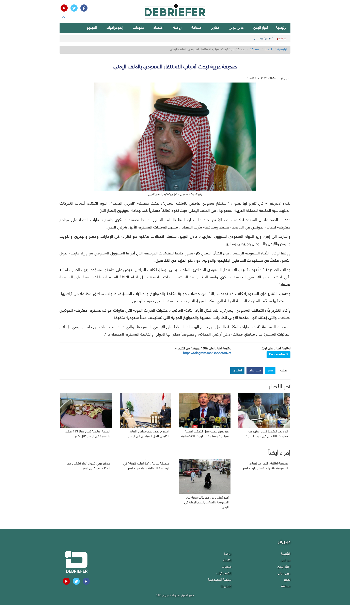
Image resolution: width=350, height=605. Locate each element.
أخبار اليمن (260, 28)
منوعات (138, 28)
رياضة (177, 28)
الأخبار (268, 49)
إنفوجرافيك (115, 28)
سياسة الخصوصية (219, 580)
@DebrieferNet (278, 354)
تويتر (270, 370)
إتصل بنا (226, 586)
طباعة (283, 370)
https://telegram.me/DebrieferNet (207, 353)
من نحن (285, 560)
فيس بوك (255, 370)
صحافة (196, 28)
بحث (64, 17)
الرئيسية (281, 28)
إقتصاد (158, 28)
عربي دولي (236, 28)
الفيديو (92, 28)
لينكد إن (237, 370)
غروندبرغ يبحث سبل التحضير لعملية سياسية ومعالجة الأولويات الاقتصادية (232, 38)
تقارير (215, 28)
